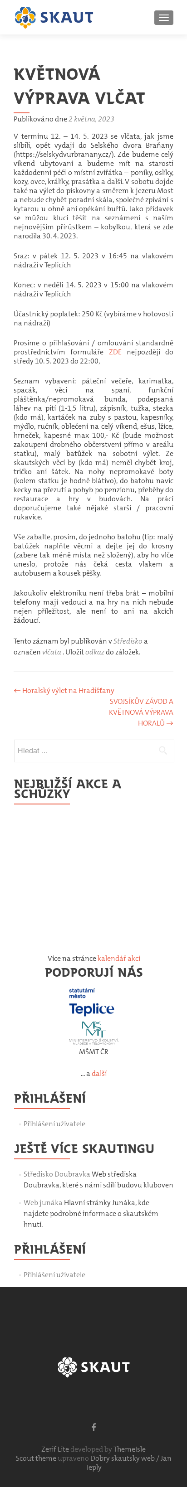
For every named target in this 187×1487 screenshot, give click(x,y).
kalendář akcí (119, 958)
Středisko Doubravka (57, 1174)
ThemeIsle (129, 1449)
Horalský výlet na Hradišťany (64, 690)
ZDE (115, 352)
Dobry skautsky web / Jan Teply (129, 1462)
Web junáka (43, 1202)
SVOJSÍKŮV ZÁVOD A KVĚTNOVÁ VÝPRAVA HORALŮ (141, 712)
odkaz (94, 652)
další (99, 1073)
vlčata (51, 652)
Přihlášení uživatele (54, 1124)
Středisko (128, 641)
